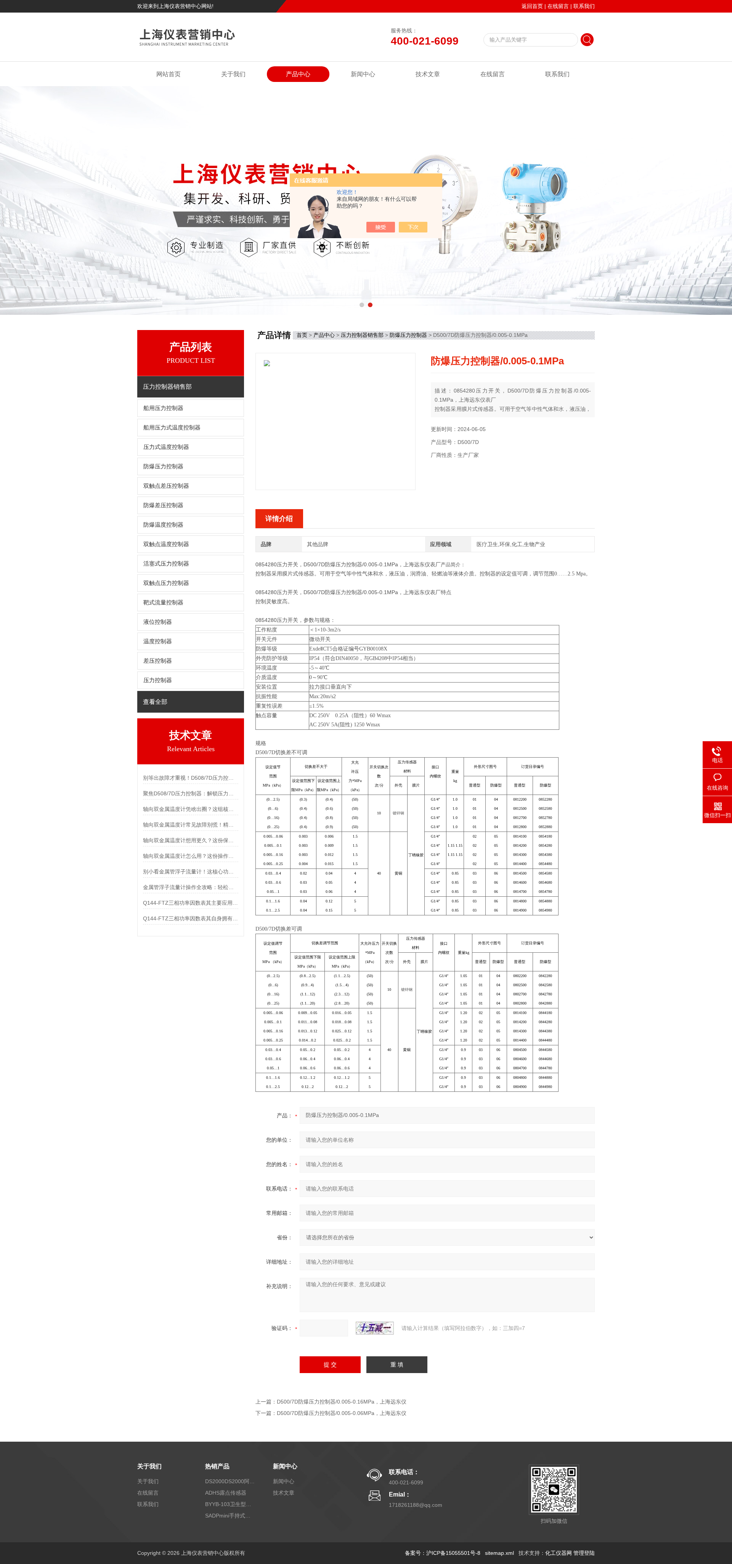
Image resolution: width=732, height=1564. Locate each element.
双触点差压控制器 (166, 486)
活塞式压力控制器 (166, 564)
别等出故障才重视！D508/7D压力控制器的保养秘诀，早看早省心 (190, 778)
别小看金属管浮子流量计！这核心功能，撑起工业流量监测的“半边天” (190, 872)
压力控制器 (157, 680)
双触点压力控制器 (166, 583)
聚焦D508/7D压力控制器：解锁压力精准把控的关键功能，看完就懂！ (190, 793)
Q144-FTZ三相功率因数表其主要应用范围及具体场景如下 (190, 903)
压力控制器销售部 (362, 335)
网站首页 (168, 74)
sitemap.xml (499, 1553)
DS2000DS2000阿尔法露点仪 (230, 1481)
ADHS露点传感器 (225, 1493)
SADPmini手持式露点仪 (230, 1516)
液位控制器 (157, 622)
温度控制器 (157, 641)
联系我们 (584, 6)
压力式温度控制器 (166, 447)
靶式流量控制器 (163, 602)
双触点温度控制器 (166, 544)
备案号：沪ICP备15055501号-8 (442, 1553)
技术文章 (428, 74)
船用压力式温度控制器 (172, 428)
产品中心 (298, 74)
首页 (302, 335)
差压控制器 (157, 661)
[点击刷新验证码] (375, 1328)
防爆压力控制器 (163, 466)
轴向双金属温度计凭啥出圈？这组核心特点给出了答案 (190, 809)
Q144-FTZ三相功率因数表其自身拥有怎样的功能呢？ (190, 918)
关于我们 (233, 74)
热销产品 (217, 1466)
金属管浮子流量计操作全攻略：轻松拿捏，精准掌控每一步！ (190, 887)
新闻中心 (363, 74)
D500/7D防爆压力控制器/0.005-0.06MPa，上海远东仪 (341, 1413)
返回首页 (532, 6)
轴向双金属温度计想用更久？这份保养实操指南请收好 (190, 840)
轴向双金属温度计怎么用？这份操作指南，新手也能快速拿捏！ (190, 856)
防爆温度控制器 (163, 525)
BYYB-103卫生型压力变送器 (230, 1504)
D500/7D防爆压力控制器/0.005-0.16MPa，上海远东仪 (341, 1402)
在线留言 (558, 6)
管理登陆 (584, 1553)
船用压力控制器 (163, 408)
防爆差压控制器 (163, 505)
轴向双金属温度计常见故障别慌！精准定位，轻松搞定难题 (190, 825)
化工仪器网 (558, 1553)
